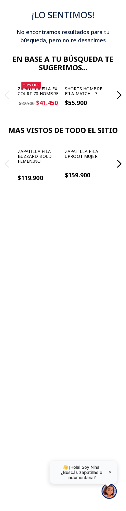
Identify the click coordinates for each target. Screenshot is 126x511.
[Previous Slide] (7, 116)
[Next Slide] (119, 116)
